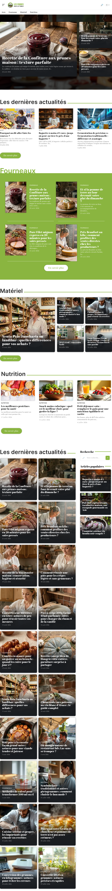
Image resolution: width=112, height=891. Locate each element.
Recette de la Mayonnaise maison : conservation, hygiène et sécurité (17, 575)
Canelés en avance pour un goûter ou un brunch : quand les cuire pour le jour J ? (17, 660)
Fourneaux (8, 53)
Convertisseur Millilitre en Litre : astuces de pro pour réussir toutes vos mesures (17, 617)
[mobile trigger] (4, 5)
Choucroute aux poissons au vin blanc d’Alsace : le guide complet (56, 705)
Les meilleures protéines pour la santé (15, 407)
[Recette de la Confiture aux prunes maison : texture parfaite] (15, 197)
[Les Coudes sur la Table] (16, 5)
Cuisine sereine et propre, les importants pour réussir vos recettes (99, 314)
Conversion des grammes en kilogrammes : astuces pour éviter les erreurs (17, 877)
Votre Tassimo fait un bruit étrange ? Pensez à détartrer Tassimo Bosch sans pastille (98, 341)
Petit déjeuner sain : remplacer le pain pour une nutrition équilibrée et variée (93, 410)
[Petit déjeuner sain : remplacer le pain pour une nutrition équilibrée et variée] (94, 390)
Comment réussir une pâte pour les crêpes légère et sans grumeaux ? (57, 575)
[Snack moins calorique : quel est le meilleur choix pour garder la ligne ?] (56, 390)
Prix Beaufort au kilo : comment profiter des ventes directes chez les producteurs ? (91, 239)
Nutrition (5, 403)
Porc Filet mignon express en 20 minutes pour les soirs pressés (95, 66)
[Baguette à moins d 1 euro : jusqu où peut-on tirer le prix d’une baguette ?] (56, 118)
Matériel (6, 696)
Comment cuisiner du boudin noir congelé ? (93, 532)
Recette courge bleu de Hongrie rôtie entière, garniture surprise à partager (55, 660)
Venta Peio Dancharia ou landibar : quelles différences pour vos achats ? (26, 340)
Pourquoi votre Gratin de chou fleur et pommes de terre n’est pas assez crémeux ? (56, 833)
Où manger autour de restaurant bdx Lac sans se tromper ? (56, 748)
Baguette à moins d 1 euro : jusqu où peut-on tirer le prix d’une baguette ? (56, 136)
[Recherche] (102, 5)
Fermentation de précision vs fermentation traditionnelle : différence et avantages (93, 136)
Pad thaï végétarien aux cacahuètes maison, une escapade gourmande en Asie (95, 506)
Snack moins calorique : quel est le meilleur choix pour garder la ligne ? (55, 409)
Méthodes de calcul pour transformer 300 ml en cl (18, 793)
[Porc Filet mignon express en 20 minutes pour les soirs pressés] (15, 239)
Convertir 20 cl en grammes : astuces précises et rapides (52, 877)
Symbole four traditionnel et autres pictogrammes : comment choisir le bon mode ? (69, 312)
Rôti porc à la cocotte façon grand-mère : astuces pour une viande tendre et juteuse (17, 747)
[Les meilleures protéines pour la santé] (18, 390)
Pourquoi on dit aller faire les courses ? (15, 134)
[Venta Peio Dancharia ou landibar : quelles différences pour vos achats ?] (27, 324)
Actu (2, 130)
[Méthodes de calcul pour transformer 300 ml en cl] (18, 783)
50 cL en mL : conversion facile (70, 343)
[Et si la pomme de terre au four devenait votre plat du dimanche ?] (66, 200)
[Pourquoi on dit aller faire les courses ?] (17, 118)
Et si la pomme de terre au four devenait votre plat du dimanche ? (94, 38)
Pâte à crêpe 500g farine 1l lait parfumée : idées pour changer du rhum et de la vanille (56, 617)
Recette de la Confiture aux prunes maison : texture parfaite (36, 60)
